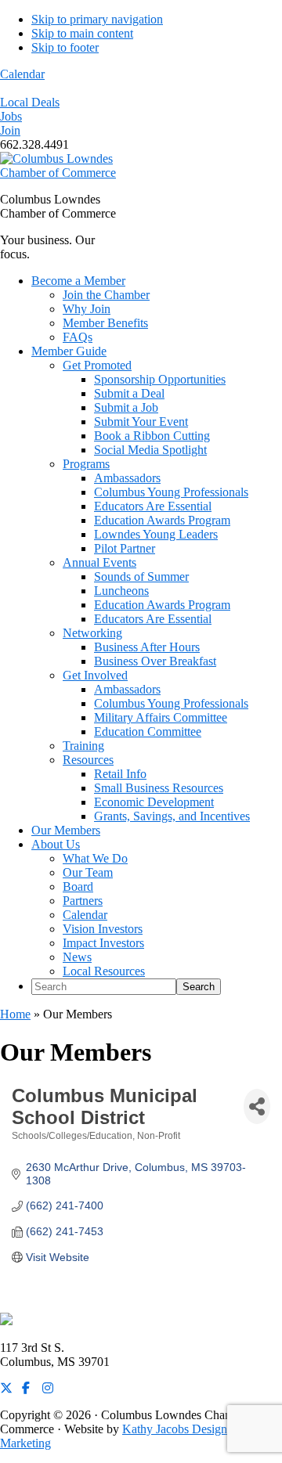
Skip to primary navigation (97, 19)
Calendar (22, 74)
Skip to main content (82, 33)
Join (10, 130)
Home (15, 1014)
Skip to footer (65, 47)
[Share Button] (257, 1106)
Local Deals (30, 102)
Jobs (11, 116)
